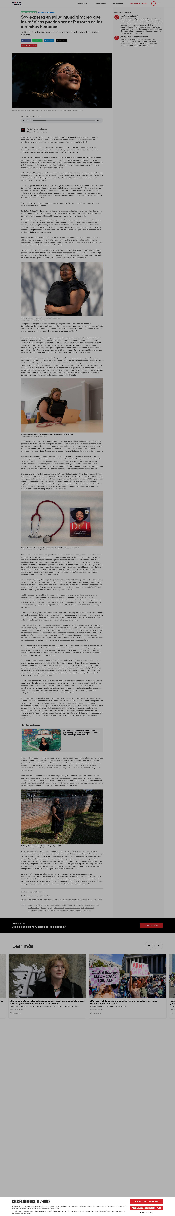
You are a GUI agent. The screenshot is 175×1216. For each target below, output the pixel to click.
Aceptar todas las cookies (146, 1201)
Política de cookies (146, 1213)
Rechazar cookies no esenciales (146, 1208)
